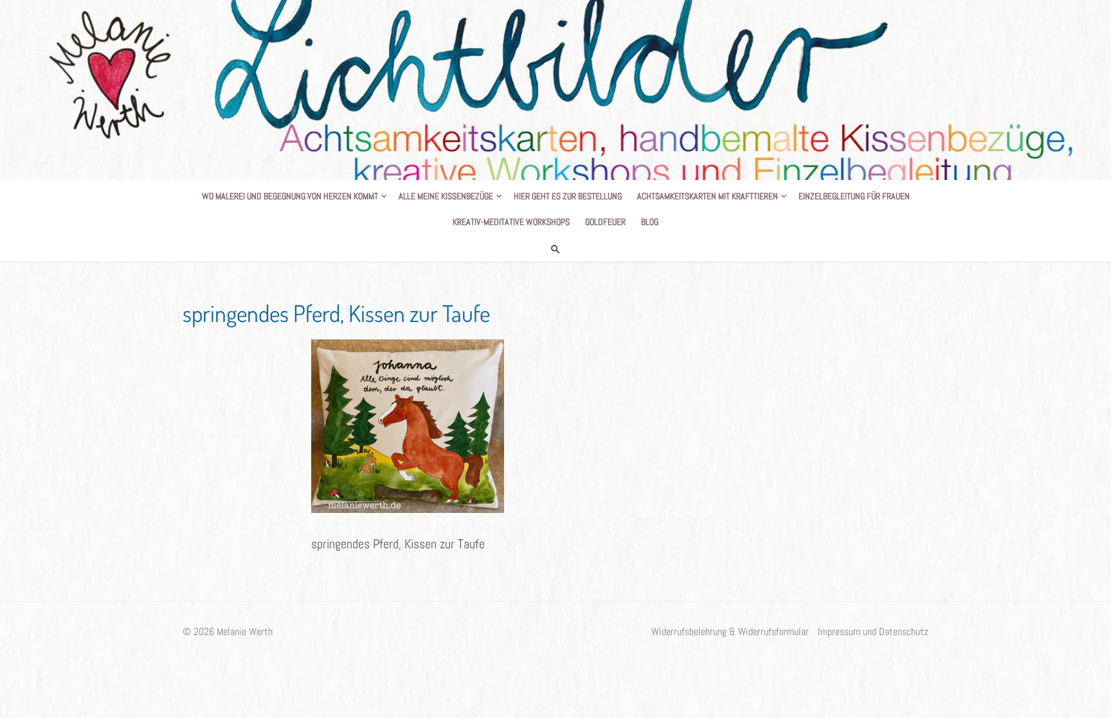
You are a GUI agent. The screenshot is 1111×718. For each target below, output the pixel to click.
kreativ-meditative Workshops (511, 222)
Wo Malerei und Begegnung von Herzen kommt (290, 196)
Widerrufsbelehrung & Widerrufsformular (730, 631)
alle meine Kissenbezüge (446, 196)
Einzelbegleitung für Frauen (854, 196)
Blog (649, 222)
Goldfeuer (605, 222)
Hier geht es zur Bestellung (568, 196)
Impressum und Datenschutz (873, 631)
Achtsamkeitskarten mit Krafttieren (707, 196)
